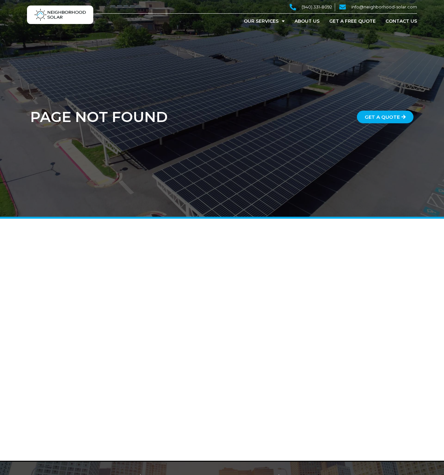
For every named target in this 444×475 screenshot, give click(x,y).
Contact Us (401, 21)
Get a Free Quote (352, 21)
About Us (307, 21)
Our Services (261, 21)
